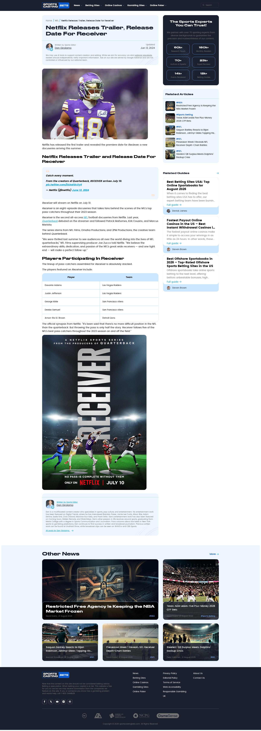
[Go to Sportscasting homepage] (55, 5)
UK (164, 696)
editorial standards (143, 55)
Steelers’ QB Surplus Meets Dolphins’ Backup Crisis (194, 155)
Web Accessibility (172, 687)
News (77, 5)
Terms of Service (171, 682)
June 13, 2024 (80, 190)
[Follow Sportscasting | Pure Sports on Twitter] (51, 701)
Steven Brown (179, 249)
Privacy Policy (170, 673)
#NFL (179, 127)
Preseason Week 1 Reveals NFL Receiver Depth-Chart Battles (192, 143)
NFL (56, 21)
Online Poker (157, 5)
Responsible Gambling (174, 692)
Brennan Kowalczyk (55, 657)
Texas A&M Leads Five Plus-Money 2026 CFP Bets (194, 119)
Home (49, 21)
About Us (198, 673)
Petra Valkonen (174, 657)
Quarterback (50, 221)
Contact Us (199, 678)
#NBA (179, 103)
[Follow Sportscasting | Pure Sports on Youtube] (57, 702)
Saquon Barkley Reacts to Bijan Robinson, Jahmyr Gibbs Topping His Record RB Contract (195, 132)
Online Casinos (113, 5)
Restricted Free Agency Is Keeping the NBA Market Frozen (196, 107)
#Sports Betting (184, 115)
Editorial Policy (170, 678)
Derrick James (179, 211)
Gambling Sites (136, 5)
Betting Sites (92, 5)
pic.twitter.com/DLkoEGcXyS (64, 185)
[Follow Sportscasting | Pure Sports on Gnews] (70, 702)
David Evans (52, 616)
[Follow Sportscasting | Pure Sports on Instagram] (63, 701)
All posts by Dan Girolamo (58, 531)
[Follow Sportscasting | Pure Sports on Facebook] (44, 701)
